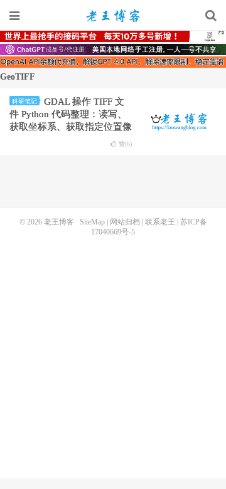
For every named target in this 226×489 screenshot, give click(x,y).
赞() (125, 143)
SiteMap (92, 222)
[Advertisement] (113, 356)
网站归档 (125, 222)
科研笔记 (24, 101)
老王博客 (113, 15)
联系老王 (160, 222)
